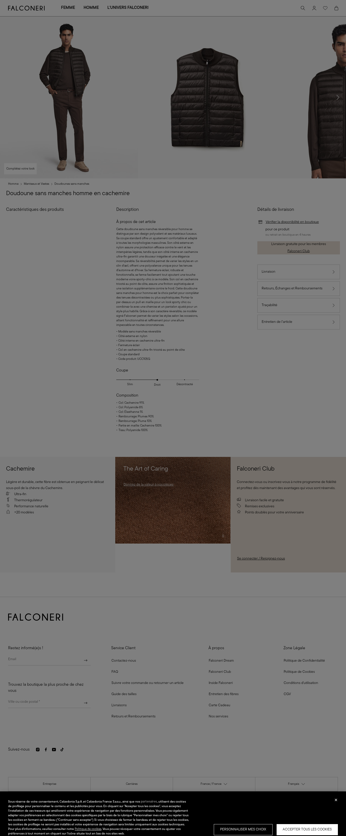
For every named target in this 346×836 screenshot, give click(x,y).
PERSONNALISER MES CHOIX (243, 829)
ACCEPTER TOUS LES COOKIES (307, 829)
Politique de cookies (88, 829)
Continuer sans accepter (336, 802)
